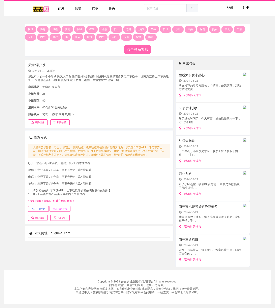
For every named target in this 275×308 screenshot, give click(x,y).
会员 (112, 8)
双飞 (227, 29)
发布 (95, 8)
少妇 (141, 29)
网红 (79, 29)
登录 (230, 7)
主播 (190, 29)
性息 (42, 29)
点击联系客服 (137, 49)
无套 (30, 37)
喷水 (151, 37)
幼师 (178, 29)
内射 (42, 37)
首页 (61, 8)
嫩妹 (89, 37)
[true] (192, 8)
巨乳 (114, 37)
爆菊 (77, 37)
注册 (246, 7)
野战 (55, 37)
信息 (78, 8)
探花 (202, 29)
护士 (116, 29)
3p (66, 36)
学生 (153, 29)
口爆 (165, 29)
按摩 (138, 37)
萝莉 (67, 29)
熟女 (214, 29)
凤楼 (55, 29)
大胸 (126, 37)
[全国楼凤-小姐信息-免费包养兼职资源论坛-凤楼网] (41, 8)
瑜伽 (104, 29)
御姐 (92, 29)
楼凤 (30, 29)
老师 (128, 29)
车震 (239, 29)
